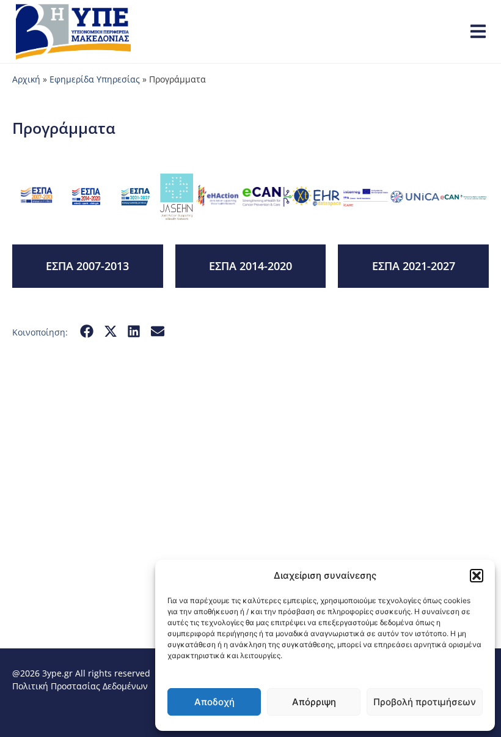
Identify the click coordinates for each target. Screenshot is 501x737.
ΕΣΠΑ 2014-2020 (250, 265)
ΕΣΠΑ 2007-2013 (87, 265)
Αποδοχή (214, 702)
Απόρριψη (314, 702)
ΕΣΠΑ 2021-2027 (413, 265)
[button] (476, 576)
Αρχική (26, 79)
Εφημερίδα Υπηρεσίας (94, 79)
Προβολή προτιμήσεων (424, 702)
